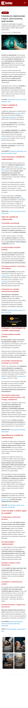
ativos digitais (17, 113)
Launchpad (19, 629)
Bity (24, 629)
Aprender (5, 12)
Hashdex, (14, 629)
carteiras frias (4, 281)
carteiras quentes (5, 276)
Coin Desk (8, 629)
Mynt (2, 631)
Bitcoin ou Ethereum (11, 117)
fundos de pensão (5, 499)
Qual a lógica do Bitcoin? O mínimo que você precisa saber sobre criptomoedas (12, 623)
